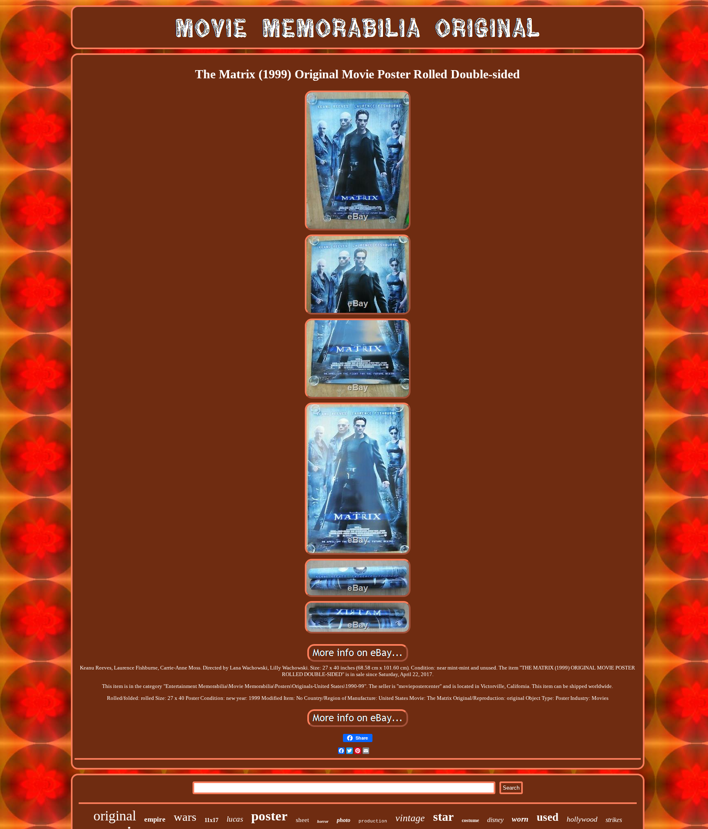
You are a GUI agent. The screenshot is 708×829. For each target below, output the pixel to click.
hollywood (582, 819)
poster (269, 816)
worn (520, 819)
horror (323, 821)
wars (185, 816)
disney (495, 819)
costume (470, 820)
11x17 (211, 820)
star (443, 816)
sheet (302, 820)
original (114, 815)
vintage (410, 818)
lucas (235, 819)
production (373, 821)
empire (155, 819)
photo (343, 820)
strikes (614, 819)
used (547, 817)
